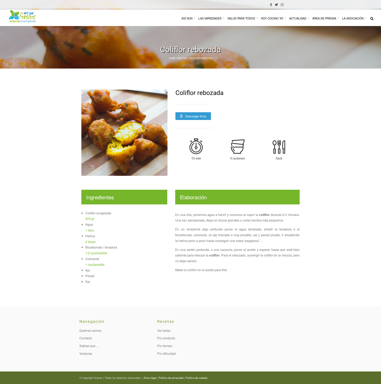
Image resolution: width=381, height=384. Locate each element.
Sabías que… (89, 345)
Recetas (182, 58)
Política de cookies (197, 378)
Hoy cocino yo (272, 18)
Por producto (166, 338)
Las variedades (209, 18)
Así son (186, 18)
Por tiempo (164, 345)
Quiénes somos (90, 330)
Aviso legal (150, 378)
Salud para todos (241, 18)
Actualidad (297, 18)
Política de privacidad (171, 378)
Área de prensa (324, 18)
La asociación (353, 18)
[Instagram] (282, 5)
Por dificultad (166, 353)
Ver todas (163, 330)
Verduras (85, 353)
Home (172, 58)
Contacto (85, 338)
